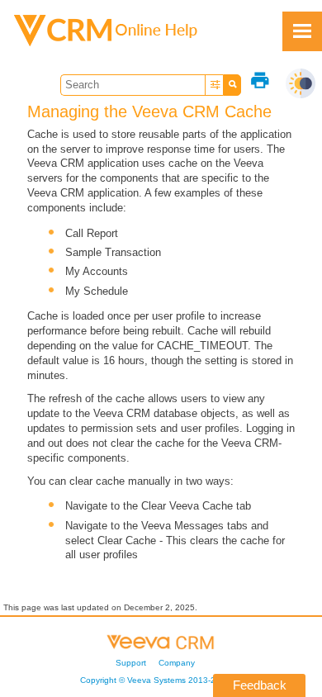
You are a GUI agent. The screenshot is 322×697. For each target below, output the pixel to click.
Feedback (259, 685)
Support (131, 662)
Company (177, 662)
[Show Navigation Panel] (302, 31)
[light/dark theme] (300, 83)
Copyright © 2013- (155, 680)
